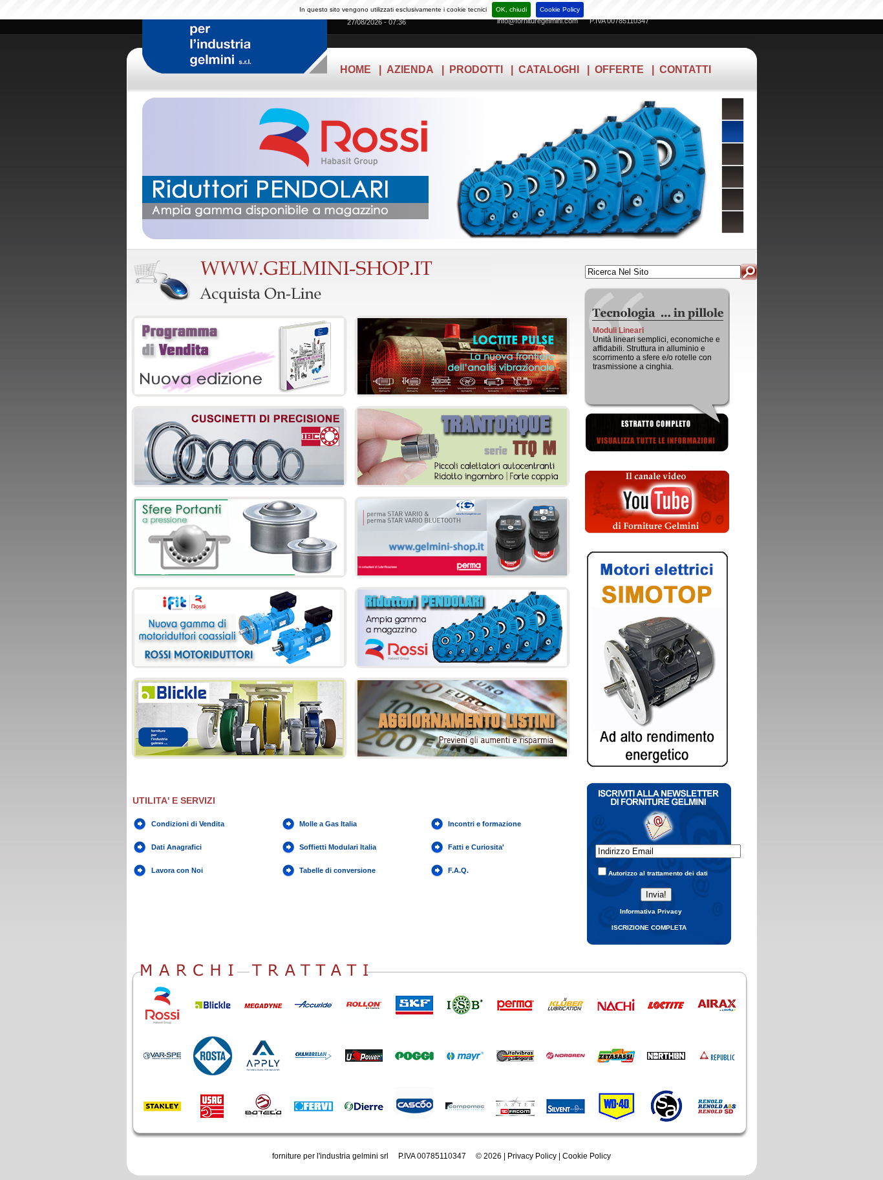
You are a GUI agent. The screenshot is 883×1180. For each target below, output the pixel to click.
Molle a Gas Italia (328, 824)
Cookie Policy (560, 9)
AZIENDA (410, 69)
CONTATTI (685, 69)
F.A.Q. (458, 870)
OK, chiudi (511, 9)
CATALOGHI (548, 69)
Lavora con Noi (177, 870)
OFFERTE (619, 69)
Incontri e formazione (484, 824)
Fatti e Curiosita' (476, 847)
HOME (355, 69)
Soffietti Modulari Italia (337, 847)
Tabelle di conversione (337, 870)
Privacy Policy (532, 1156)
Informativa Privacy (651, 911)
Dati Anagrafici (176, 847)
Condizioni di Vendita (187, 824)
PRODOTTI (476, 69)
